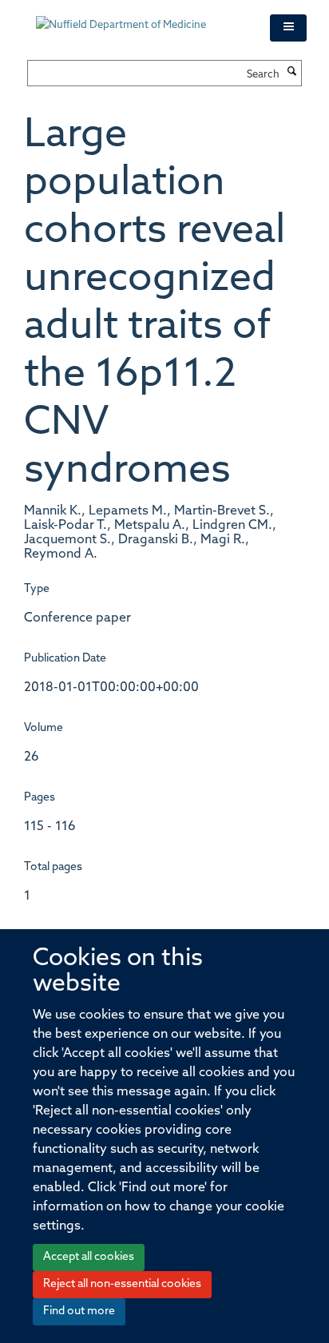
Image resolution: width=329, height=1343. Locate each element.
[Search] (292, 72)
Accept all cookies (88, 1257)
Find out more (79, 1311)
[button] (288, 28)
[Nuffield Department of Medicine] (141, 17)
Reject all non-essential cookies (122, 1284)
